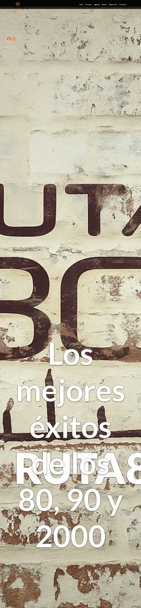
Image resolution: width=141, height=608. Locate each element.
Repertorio (113, 4)
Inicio (81, 4)
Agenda (97, 4)
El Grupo (89, 4)
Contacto (122, 4)
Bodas (104, 4)
